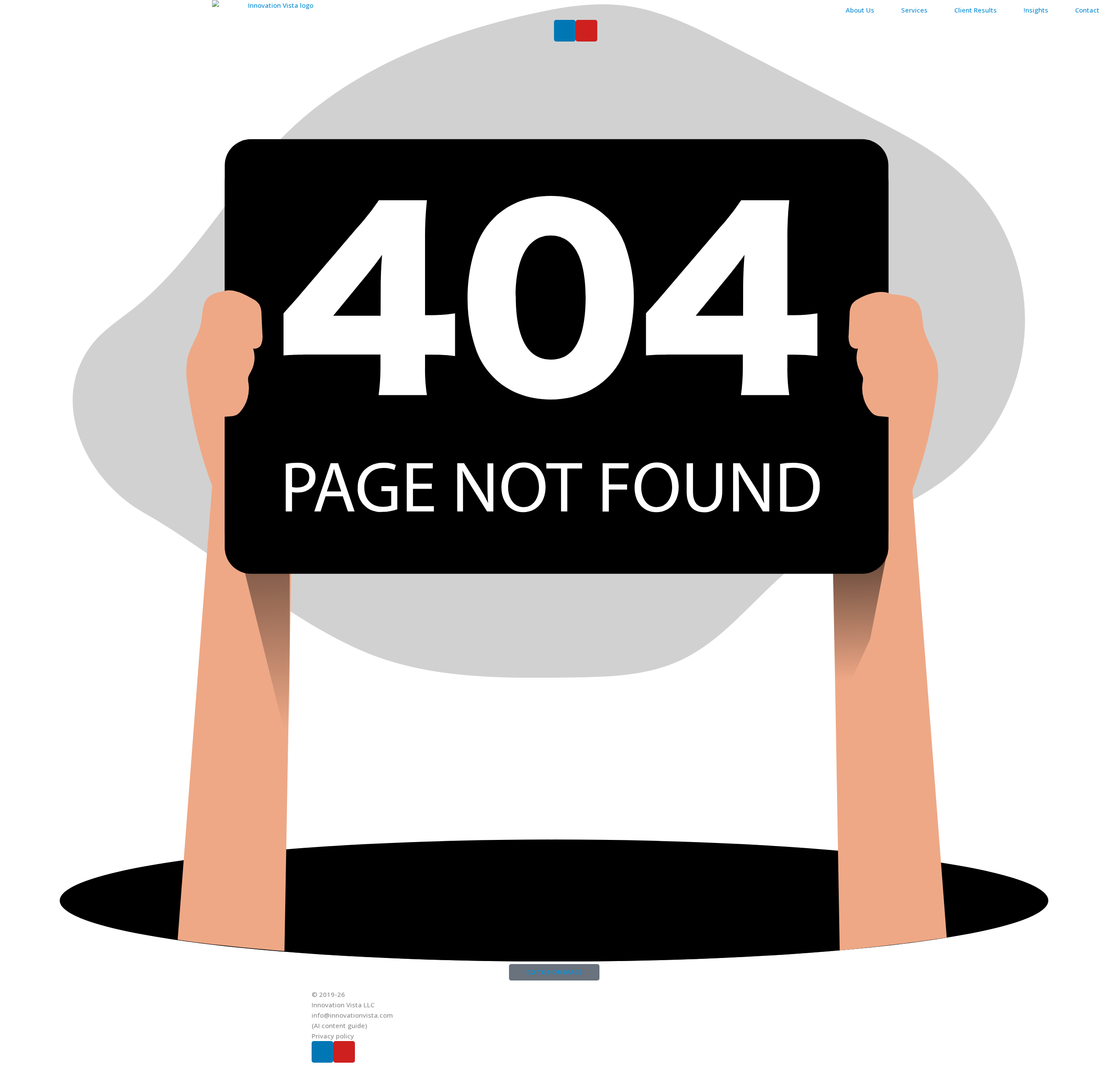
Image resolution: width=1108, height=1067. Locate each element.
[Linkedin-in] (322, 1052)
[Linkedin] (565, 31)
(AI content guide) (339, 1025)
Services (914, 10)
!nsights (1036, 10)
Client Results (975, 10)
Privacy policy (333, 1036)
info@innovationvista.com (352, 1015)
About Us (860, 10)
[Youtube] (586, 31)
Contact (1087, 10)
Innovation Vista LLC (343, 1004)
